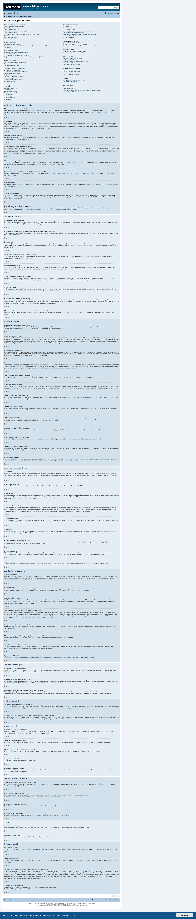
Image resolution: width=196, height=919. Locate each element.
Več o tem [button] (74, 915)
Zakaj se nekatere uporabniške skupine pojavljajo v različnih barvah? (80, 34)
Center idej (98, 860)
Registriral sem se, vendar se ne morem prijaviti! (16, 31)
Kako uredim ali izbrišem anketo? (12, 70)
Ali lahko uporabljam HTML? (11, 88)
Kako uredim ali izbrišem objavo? (12, 63)
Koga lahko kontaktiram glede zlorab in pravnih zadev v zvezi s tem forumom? (82, 90)
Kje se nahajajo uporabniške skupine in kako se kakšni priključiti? (79, 31)
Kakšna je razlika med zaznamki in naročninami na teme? (77, 70)
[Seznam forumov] (13, 6)
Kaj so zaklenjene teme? (10, 97)
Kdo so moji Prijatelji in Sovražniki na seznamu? (74, 51)
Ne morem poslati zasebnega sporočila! (72, 42)
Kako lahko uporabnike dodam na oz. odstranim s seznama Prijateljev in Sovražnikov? (84, 52)
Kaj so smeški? (7, 89)
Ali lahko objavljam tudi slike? (11, 91)
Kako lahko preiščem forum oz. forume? (73, 58)
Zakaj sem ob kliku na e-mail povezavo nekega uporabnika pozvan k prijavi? (23, 57)
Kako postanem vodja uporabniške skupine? (74, 32)
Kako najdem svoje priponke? (70, 81)
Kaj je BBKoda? (7, 86)
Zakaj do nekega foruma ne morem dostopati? (15, 71)
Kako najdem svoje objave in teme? (71, 64)
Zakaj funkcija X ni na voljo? (69, 88)
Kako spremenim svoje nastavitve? (12, 44)
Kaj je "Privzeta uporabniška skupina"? (72, 35)
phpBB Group (37, 849)
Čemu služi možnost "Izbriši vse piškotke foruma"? (16, 39)
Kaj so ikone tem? (8, 99)
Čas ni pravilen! (8, 47)
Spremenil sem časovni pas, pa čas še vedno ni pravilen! (18, 49)
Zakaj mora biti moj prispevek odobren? (13, 79)
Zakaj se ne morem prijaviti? (11, 32)
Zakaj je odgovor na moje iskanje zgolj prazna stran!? (76, 61)
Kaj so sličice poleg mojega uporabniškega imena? (16, 52)
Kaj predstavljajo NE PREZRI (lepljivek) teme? (15, 96)
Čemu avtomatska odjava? (10, 37)
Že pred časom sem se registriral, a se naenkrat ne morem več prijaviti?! (22, 34)
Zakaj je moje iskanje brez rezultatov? (72, 59)
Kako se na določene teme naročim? (72, 71)
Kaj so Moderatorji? (67, 28)
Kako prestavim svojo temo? (11, 81)
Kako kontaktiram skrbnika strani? (71, 91)
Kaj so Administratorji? (68, 26)
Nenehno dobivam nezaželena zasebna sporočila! (75, 44)
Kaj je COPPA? (7, 28)
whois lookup (34, 873)
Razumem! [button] (184, 915)
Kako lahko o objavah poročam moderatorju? (15, 76)
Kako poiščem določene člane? (70, 63)
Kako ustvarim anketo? (9, 67)
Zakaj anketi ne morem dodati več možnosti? (15, 68)
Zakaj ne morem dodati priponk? (12, 73)
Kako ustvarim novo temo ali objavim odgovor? (15, 62)
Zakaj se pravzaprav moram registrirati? (14, 26)
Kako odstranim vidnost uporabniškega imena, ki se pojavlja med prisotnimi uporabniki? (25, 45)
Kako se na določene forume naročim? (72, 73)
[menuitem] (16, 13)
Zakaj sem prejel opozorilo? (10, 74)
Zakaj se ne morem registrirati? (11, 29)
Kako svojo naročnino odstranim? (71, 74)
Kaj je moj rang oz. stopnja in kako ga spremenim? (16, 55)
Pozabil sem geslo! (8, 35)
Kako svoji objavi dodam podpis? (12, 65)
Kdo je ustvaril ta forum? (69, 87)
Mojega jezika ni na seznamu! (11, 50)
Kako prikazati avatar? (9, 53)
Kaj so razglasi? (8, 94)
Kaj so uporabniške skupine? (70, 29)
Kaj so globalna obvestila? (10, 92)
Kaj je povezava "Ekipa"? (69, 37)
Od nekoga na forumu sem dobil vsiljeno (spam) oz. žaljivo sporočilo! (80, 45)
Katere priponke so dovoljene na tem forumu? (74, 80)
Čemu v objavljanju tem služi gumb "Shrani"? (15, 78)
